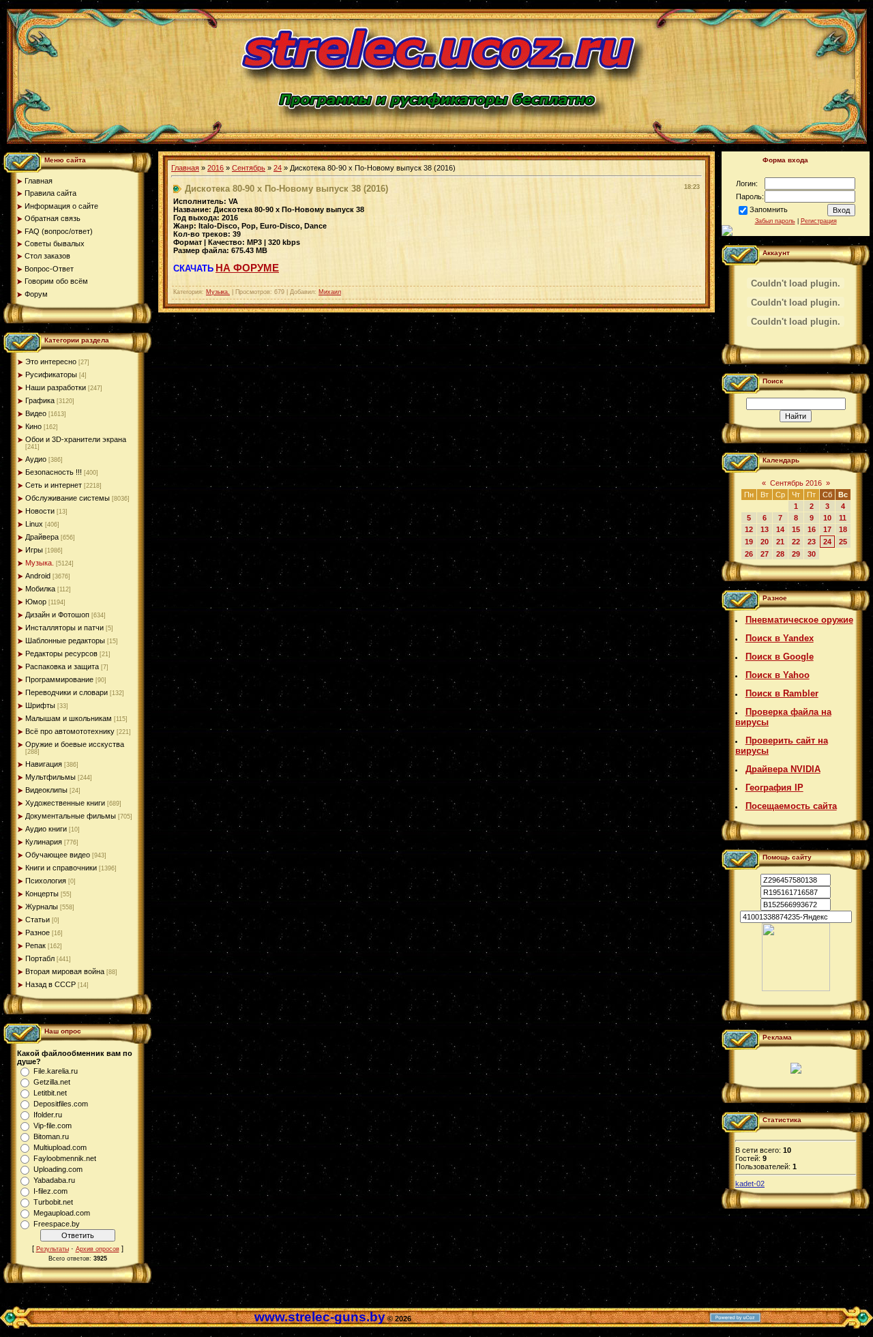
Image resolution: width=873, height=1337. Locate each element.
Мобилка (40, 589)
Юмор (35, 602)
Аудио (35, 459)
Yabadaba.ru (54, 1180)
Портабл (40, 958)
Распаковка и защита (62, 666)
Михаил (330, 292)
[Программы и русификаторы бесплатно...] (796, 988)
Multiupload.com (60, 1147)
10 (827, 518)
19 (749, 542)
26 (749, 554)
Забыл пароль (775, 221)
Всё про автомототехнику (70, 731)
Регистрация (819, 221)
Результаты (52, 1249)
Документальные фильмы (70, 816)
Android (37, 576)
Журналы (41, 906)
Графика (40, 400)
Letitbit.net (50, 1093)
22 (796, 542)
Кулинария (43, 842)
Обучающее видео (57, 855)
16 (812, 529)
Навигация (43, 764)
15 (796, 529)
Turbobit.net (53, 1202)
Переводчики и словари (66, 692)
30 (812, 554)
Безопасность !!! (53, 472)
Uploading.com (58, 1169)
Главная (185, 168)
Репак (35, 945)
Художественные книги (65, 803)
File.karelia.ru (55, 1071)
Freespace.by (56, 1224)
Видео (35, 413)
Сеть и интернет (53, 485)
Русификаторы (51, 374)
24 (277, 168)
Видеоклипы (46, 790)
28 (780, 554)
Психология (45, 881)
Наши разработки (55, 387)
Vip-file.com (52, 1125)
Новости (40, 511)
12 (749, 529)
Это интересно (50, 361)
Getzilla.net (51, 1082)
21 (780, 542)
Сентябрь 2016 (796, 483)
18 (843, 529)
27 (764, 554)
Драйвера (42, 537)
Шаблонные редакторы (65, 640)
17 (827, 529)
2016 (215, 168)
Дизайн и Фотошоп (57, 615)
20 (764, 542)
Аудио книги (46, 829)
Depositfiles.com (60, 1104)
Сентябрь (248, 168)
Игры (34, 550)
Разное (37, 932)
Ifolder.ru (47, 1115)
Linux (34, 524)
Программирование (59, 679)
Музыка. (39, 563)
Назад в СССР (50, 984)
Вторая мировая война (64, 971)
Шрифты (40, 705)
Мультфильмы (50, 777)
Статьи (37, 919)
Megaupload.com (61, 1213)
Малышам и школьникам (68, 718)
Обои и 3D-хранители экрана (75, 439)
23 (812, 542)
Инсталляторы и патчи (64, 627)
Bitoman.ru (51, 1136)
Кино (33, 426)
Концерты (42, 894)
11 (842, 518)
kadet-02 (750, 1183)
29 (796, 554)
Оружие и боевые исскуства (74, 744)
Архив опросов (97, 1249)
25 (843, 542)
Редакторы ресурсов (61, 653)
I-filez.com (50, 1191)
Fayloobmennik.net (64, 1158)
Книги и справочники (61, 868)
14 (780, 529)
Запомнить (769, 209)
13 (764, 529)
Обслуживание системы (67, 498)
